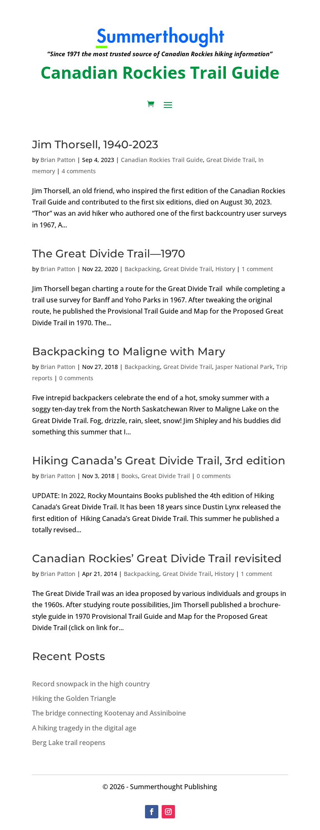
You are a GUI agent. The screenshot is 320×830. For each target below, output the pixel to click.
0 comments (76, 378)
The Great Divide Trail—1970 (108, 253)
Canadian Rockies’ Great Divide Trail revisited (157, 558)
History (225, 269)
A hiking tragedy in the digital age (84, 728)
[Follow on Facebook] (151, 811)
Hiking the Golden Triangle (74, 698)
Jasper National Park (244, 367)
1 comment (257, 269)
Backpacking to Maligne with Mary (128, 351)
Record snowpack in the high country (91, 683)
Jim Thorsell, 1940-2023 (95, 144)
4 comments (79, 171)
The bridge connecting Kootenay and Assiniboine (109, 713)
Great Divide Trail (230, 160)
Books (129, 476)
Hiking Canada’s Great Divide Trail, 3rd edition (158, 460)
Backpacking (142, 269)
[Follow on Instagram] (168, 811)
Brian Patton (57, 160)
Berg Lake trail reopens (68, 742)
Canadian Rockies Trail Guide (162, 160)
